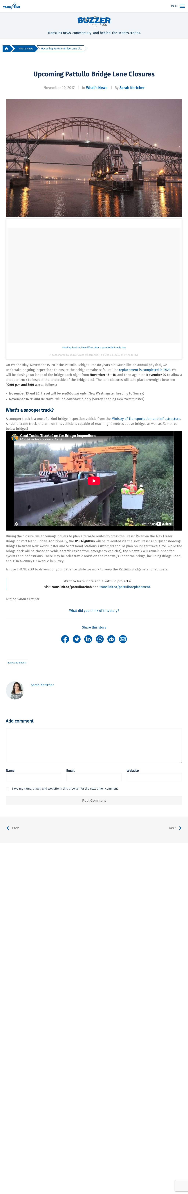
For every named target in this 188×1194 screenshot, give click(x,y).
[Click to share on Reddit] (111, 639)
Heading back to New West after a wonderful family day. (94, 347)
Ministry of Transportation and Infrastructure (146, 419)
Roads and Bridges (17, 663)
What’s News (96, 87)
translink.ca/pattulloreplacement (125, 587)
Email (70, 771)
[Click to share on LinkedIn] (88, 639)
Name (10, 771)
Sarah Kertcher (132, 87)
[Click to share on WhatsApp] (100, 639)
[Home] (6, 48)
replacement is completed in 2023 (144, 370)
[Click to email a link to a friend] (123, 639)
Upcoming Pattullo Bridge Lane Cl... (61, 48)
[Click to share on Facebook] (65, 639)
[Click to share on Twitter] (77, 639)
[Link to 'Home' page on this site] (11, 6)
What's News (26, 48)
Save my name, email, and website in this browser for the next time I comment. (65, 788)
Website (133, 771)
